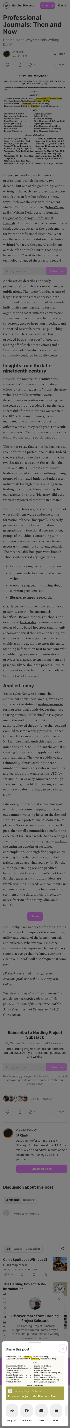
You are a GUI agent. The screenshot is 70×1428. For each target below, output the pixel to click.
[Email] (41, 1410)
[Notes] (56, 1410)
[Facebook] (26, 1410)
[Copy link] (12, 1410)
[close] (63, 1348)
